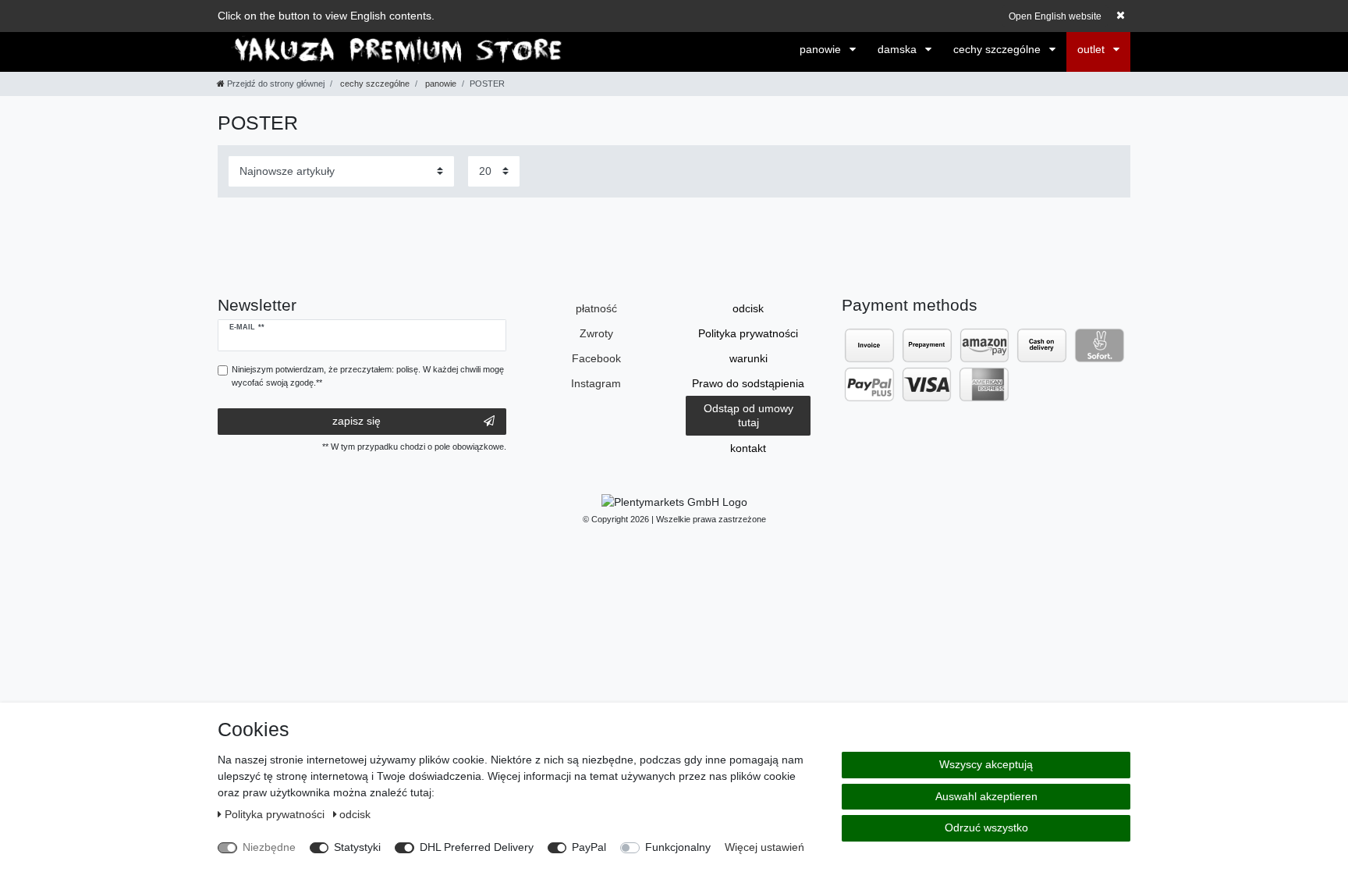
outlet (1092, 49)
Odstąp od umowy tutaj (748, 415)
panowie (822, 49)
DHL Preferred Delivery (477, 847)
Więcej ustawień (764, 847)
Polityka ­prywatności (748, 333)
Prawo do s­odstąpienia (748, 383)
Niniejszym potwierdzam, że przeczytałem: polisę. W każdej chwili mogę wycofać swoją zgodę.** (368, 376)
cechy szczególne (998, 49)
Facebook (596, 358)
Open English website (1055, 16)
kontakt (748, 448)
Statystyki (357, 847)
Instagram (596, 383)
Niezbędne (269, 847)
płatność (596, 308)
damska (899, 49)
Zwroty (596, 333)
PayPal (589, 847)
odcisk (748, 308)
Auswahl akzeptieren (986, 796)
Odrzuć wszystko (986, 827)
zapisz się (356, 421)
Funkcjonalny (678, 847)
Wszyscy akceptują (986, 764)
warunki (748, 358)
